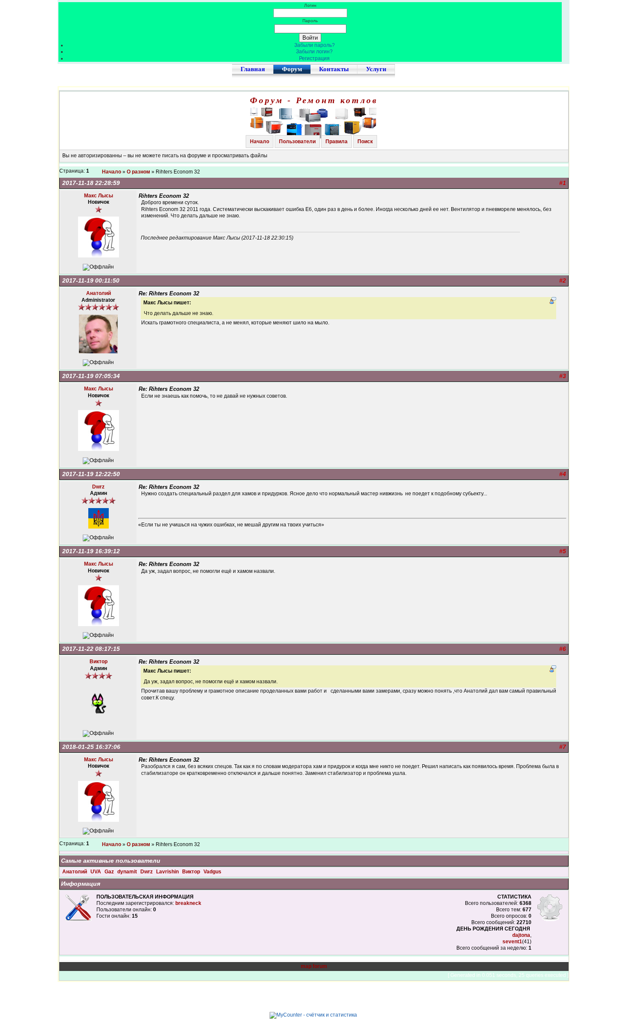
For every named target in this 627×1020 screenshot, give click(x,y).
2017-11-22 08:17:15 (91, 648)
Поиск (365, 141)
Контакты (334, 69)
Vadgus (212, 872)
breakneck (188, 903)
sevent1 (512, 942)
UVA (96, 872)
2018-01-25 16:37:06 (91, 746)
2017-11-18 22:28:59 (91, 182)
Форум (292, 69)
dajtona (521, 935)
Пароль (310, 20)
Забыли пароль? (314, 45)
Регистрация (314, 58)
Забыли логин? (314, 52)
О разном (138, 172)
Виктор (191, 872)
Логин (310, 5)
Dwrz (147, 872)
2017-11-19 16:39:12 (91, 551)
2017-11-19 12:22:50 (91, 474)
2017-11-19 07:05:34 (91, 376)
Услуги (376, 69)
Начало (259, 141)
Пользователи (297, 141)
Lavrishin (168, 872)
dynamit (127, 872)
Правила (336, 141)
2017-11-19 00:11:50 (90, 280)
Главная (253, 69)
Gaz (109, 872)
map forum (314, 966)
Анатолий (75, 872)
